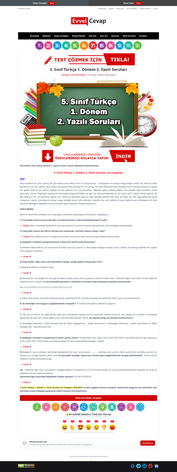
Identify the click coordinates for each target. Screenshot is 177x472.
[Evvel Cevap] (88, 21)
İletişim (111, 8)
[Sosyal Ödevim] (46, 407)
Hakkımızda (102, 8)
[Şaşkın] (88, 427)
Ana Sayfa (65, 75)
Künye (155, 8)
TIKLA (52, 3)
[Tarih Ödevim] (112, 407)
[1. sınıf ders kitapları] (39, 45)
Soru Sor (104, 36)
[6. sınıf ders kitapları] (84, 45)
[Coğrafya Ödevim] (102, 407)
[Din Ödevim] (84, 407)
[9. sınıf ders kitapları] (111, 45)
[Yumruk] (104, 427)
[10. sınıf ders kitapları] (119, 45)
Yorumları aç (147, 443)
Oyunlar (115, 36)
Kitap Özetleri (78, 36)
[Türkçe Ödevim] (55, 407)
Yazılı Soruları (129, 36)
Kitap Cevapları (61, 36)
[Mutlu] (65, 427)
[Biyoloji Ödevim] (140, 407)
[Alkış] (73, 427)
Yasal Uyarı (120, 8)
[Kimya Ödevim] (131, 407)
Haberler (46, 36)
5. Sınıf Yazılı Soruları (77, 75)
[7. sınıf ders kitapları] (93, 45)
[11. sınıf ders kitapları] (128, 45)
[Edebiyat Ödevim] (93, 407)
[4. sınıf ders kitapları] (66, 45)
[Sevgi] (81, 427)
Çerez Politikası (131, 8)
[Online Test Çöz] (88, 59)
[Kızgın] (112, 427)
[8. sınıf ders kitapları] (102, 45)
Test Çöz (92, 36)
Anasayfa (34, 36)
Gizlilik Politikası (145, 8)
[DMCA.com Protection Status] (26, 465)
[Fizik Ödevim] (121, 407)
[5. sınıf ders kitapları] (75, 45)
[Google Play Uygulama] (88, 156)
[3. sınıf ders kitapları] (57, 45)
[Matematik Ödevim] (65, 407)
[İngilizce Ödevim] (74, 407)
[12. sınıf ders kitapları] (137, 45)
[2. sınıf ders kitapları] (48, 45)
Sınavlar (143, 36)
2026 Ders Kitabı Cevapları (88, 398)
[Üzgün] (96, 427)
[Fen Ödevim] (37, 407)
